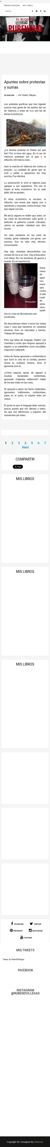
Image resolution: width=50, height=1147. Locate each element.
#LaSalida (9, 95)
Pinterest (18, 931)
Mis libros (28, 5)
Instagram (37, 931)
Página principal (12, 5)
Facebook (19, 924)
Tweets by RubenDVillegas (13, 959)
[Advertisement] (25, 778)
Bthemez (38, 1142)
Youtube (28, 938)
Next (25, 447)
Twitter (37, 924)
